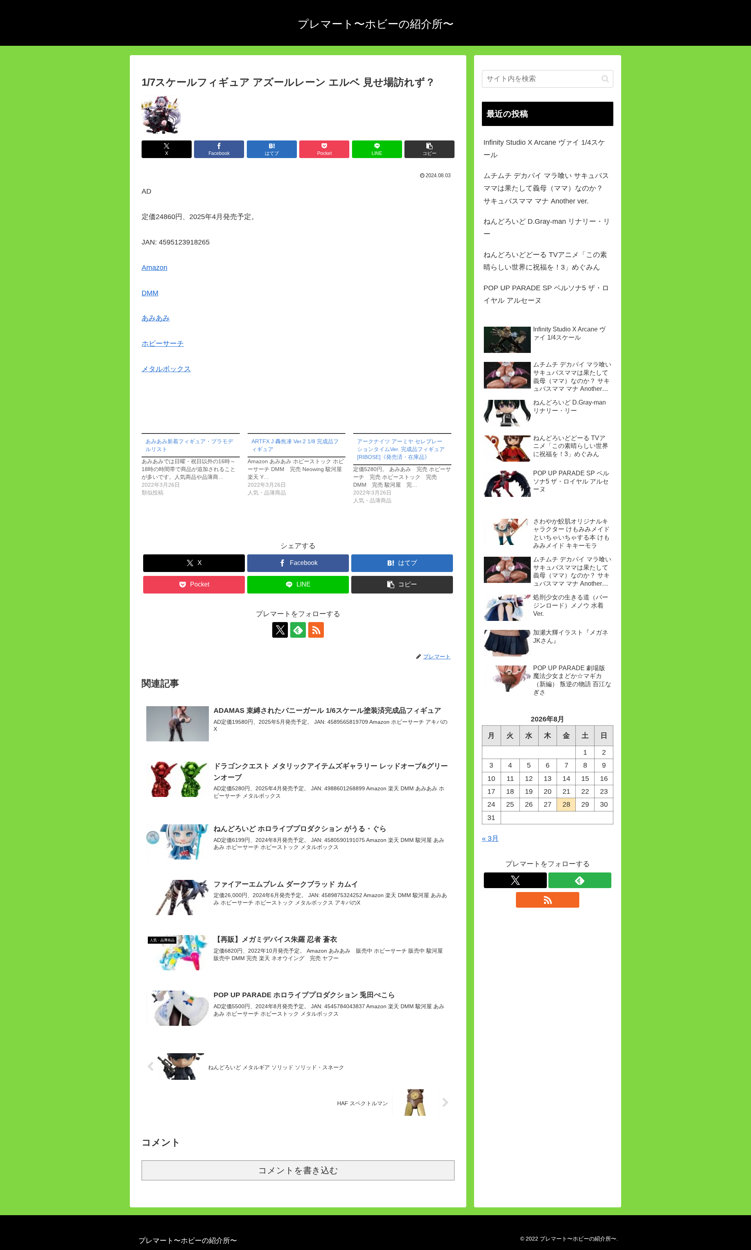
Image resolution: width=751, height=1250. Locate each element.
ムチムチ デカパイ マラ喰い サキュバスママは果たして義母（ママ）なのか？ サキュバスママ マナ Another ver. (546, 188)
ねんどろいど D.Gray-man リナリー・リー (546, 228)
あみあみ (156, 318)
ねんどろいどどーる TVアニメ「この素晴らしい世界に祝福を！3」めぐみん (545, 261)
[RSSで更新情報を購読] (316, 630)
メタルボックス (166, 369)
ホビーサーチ (163, 343)
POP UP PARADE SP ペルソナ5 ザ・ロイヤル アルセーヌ (546, 294)
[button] (429, 149)
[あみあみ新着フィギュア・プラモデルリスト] (195, 464)
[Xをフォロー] (280, 630)
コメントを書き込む (298, 1170)
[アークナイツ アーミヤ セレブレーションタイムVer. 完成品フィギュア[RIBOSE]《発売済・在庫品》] (406, 468)
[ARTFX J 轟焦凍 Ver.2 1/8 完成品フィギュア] (301, 464)
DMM (150, 293)
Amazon (154, 268)
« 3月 (490, 838)
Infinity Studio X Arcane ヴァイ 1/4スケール (544, 148)
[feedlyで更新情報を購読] (298, 630)
